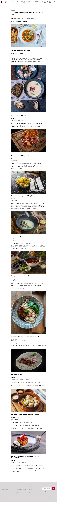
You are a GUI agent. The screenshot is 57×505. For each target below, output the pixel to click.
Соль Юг (17, 487)
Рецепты (23, 2)
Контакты (30, 494)
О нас (30, 492)
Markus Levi (48, 497)
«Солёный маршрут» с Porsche (21, 489)
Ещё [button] (28, 2)
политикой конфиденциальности (47, 491)
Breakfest (17, 492)
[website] (42, 2)
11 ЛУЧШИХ (22, 1)
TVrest (17, 494)
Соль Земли (15, 1)
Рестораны (35, 1)
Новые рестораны (5, 489)
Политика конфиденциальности (34, 487)
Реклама (30, 489)
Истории (28, 1)
